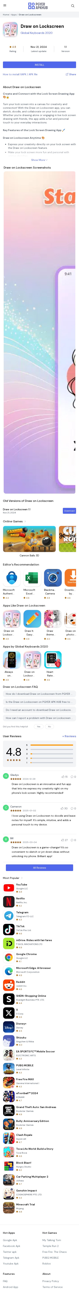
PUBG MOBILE (50, 1257)
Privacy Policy (50, 1281)
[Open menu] (5, 5)
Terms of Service (52, 1287)
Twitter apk (10, 1251)
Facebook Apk (11, 1246)
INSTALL (39, 64)
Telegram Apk (11, 1257)
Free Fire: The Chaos (54, 1251)
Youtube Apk (11, 1263)
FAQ (5, 1281)
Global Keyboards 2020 (37, 33)
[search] (72, 6)
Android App (10, 1287)
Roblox (46, 1263)
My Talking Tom (51, 1240)
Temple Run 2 (50, 1246)
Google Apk (10, 1240)
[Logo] (38, 6)
